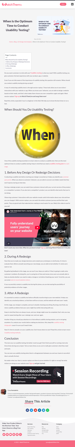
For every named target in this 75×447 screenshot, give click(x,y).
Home (11, 42)
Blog (15, 42)
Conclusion (8, 68)
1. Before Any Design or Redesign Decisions (17, 62)
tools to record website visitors (20, 280)
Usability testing (36, 73)
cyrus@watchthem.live (52, 442)
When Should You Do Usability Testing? (16, 59)
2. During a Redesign (11, 64)
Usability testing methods (12, 332)
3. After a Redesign (10, 66)
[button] (72, 4)
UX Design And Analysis (25, 42)
